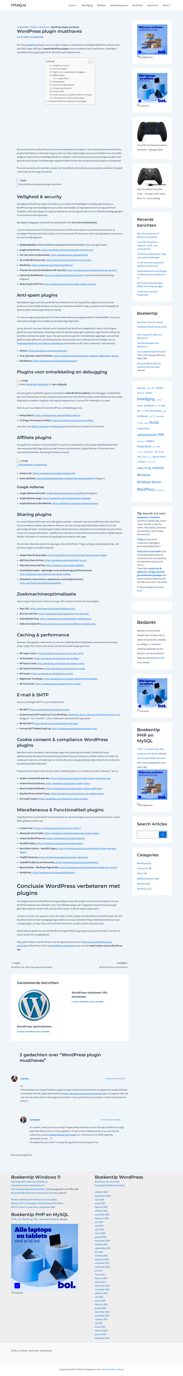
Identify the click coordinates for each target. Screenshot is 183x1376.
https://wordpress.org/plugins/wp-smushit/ (52, 673)
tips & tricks (159, 456)
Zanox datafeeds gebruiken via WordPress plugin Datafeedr (65, 478)
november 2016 (102, 1289)
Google (164, 411)
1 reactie (75, 1001)
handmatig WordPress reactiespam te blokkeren (40, 343)
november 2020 (102, 1214)
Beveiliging (87, 5)
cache (140, 405)
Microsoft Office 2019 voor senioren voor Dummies (34, 1192)
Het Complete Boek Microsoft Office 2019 (30, 1189)
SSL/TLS (142, 456)
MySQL (154, 422)
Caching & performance (62, 88)
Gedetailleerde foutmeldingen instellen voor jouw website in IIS (152, 274)
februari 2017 (101, 1278)
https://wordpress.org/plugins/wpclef (69, 254)
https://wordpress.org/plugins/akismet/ (48, 350)
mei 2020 (99, 1225)
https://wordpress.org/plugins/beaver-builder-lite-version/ (89, 867)
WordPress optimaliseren (64, 945)
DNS (156, 406)
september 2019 (102, 1248)
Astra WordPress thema (113, 1369)
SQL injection (148, 452)
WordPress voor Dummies (149, 322)
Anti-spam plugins (60, 68)
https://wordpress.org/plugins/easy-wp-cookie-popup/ (77, 793)
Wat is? (166, 5)
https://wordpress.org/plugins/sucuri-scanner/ (68, 260)
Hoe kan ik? (152, 5)
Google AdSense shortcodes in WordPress (66, 493)
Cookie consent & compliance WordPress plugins (72, 94)
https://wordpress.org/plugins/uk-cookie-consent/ (63, 798)
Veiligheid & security (61, 65)
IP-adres (140, 423)
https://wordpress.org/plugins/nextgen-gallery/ (60, 843)
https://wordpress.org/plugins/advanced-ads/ (84, 1093)
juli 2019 (99, 1251)
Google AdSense (63, 78)
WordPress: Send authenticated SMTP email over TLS (94, 714)
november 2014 (102, 1338)
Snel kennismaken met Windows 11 (28, 1185)
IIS (154, 416)
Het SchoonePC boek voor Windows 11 (29, 1181)
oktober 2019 (101, 1244)
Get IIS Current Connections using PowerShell (33, 1207)
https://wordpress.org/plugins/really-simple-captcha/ (70, 284)
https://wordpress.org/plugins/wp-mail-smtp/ (56, 723)
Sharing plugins (59, 81)
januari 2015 (100, 1334)
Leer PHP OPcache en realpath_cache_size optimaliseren (147, 245)
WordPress (137, 5)
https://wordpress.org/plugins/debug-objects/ (57, 415)
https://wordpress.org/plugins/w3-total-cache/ (58, 683)
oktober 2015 (101, 1319)
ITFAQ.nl (18, 5)
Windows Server (149, 482)
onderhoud (143, 428)
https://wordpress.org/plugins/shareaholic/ (40, 582)
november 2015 (102, 1315)
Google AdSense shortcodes (62, 1134)
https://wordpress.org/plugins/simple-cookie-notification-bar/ (80, 778)
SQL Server (159, 451)
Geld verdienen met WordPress (32, 464)
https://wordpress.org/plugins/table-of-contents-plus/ (69, 623)
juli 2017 (99, 1270)
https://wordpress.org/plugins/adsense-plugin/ (75, 503)
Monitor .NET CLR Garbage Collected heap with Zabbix (37, 1203)
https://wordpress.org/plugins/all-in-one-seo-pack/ (64, 613)
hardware (142, 416)
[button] (76, 5)
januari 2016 (100, 1308)
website (158, 467)
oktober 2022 (101, 1210)
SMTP (158, 447)
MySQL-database (40, 426)
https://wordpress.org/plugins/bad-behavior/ (55, 360)
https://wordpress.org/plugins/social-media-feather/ (45, 574)
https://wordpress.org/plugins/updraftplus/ (77, 862)
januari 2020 (100, 1237)
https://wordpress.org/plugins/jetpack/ (66, 838)
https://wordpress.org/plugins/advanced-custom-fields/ (71, 833)
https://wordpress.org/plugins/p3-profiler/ (73, 420)
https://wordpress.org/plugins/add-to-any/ (66, 560)
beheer (148, 392)
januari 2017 (100, 1282)
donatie (161, 657)
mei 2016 (99, 1296)
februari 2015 (101, 1330)
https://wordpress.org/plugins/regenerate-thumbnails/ (71, 678)
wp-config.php (160, 490)
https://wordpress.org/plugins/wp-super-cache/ (60, 653)
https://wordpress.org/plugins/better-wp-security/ (92, 270)
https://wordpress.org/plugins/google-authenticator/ (67, 249)
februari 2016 (101, 1304)
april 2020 (99, 1229)
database (149, 405)
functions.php (153, 410)
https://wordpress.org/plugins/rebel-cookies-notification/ (74, 788)
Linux (146, 423)
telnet (149, 457)
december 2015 (102, 1311)
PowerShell (144, 446)
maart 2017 (100, 1274)
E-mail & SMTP (58, 91)
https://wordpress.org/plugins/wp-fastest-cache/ (61, 663)
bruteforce (159, 400)
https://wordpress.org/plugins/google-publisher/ (67, 498)
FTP (143, 411)
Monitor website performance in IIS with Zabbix (34, 1199)
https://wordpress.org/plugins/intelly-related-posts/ (66, 618)
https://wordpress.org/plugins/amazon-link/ (54, 473)
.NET (148, 388)
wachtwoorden (151, 462)
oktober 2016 (101, 1293)
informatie (160, 416)
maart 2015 (100, 1326)
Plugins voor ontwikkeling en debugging (69, 72)
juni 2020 (99, 1222)
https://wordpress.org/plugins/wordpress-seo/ (52, 608)
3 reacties (21, 1031)
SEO (153, 447)
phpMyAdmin (141, 441)
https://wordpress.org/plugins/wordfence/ (52, 265)
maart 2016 (100, 1300)
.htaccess (141, 388)
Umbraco (141, 461)
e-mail (161, 405)
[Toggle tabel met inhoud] (89, 61)
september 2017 (102, 1266)
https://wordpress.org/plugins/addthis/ (65, 565)
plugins (150, 440)
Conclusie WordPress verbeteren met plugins (67, 101)
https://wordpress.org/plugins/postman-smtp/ (74, 728)
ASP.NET (159, 388)
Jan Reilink (35, 1119)
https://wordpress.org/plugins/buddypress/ (53, 872)
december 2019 (102, 1240)
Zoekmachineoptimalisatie (63, 85)
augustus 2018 (102, 1259)
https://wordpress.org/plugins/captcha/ (63, 275)
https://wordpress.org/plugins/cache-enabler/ (56, 658)
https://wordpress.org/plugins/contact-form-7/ (58, 828)
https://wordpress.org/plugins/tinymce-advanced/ (63, 857)
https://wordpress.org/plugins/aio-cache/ (65, 668)
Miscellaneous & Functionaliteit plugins (69, 98)
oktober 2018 (101, 1255)
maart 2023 (100, 1203)
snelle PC (140, 452)
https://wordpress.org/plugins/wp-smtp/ (50, 709)
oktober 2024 (101, 1191)
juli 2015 (99, 1323)
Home (72, 5)
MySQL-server (58, 426)
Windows (101, 5)
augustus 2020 (102, 1218)
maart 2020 (100, 1233)
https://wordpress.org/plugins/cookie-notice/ (68, 783)
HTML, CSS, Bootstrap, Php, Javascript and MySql (35, 1219)
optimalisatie (147, 435)
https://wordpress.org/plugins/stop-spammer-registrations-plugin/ (86, 355)
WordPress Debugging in (38, 384)
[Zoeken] (163, 834)
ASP (152, 388)
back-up (140, 393)
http (150, 416)
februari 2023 (101, 1207)
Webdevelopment (119, 5)
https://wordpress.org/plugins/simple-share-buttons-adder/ (77, 555)
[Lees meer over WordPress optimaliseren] (34, 1005)
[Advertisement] (70, 125)
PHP (161, 434)
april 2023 (99, 1199)
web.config (144, 468)
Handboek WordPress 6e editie (152, 326)
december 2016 (102, 1285)
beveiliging (146, 399)
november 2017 (102, 1263)
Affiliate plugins (59, 75)
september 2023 (102, 1195)
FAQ (139, 411)
